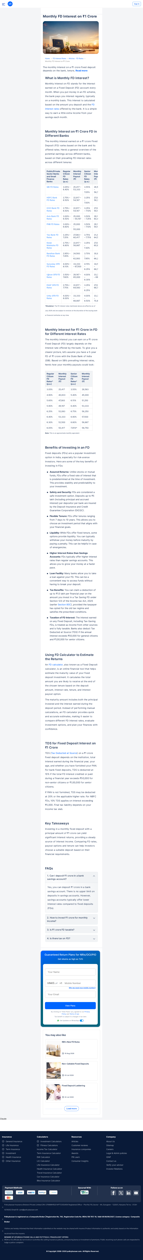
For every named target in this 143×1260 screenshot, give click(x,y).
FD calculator (56, 664)
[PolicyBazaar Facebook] (113, 1192)
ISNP (108, 1157)
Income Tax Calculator (47, 1149)
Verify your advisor (114, 1165)
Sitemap (110, 1145)
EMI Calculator (43, 1157)
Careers (109, 1149)
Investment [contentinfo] (11, 1153)
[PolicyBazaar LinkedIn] (128, 1192)
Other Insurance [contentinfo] (13, 1161)
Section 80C (64, 604)
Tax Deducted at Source (64, 753)
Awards (75, 1153)
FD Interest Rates (59, 58)
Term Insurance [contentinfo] (13, 1149)
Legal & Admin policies (116, 1153)
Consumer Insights (80, 1161)
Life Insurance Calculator (48, 1165)
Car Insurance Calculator (48, 1176)
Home (47, 58)
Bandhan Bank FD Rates (53, 254)
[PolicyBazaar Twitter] (121, 1192)
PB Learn (76, 1157)
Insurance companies (81, 1149)
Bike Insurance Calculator (48, 1180)
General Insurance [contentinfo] (14, 1141)
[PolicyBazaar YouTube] (136, 1192)
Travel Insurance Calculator (49, 1173)
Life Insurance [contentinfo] (12, 1145)
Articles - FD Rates (76, 58)
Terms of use (74, 1014)
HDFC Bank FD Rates (52, 198)
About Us (110, 1141)
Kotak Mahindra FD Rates (52, 245)
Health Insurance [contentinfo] (13, 1157)
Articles (75, 1141)
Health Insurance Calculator (49, 1169)
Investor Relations (114, 1169)
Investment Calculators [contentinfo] (50, 1141)
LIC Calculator (43, 1161)
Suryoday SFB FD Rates (53, 265)
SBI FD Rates (53, 187)
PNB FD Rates (53, 224)
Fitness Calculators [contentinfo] (49, 1145)
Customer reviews (80, 1145)
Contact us (111, 1161)
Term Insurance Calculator (49, 1153)
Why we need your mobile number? (82, 988)
